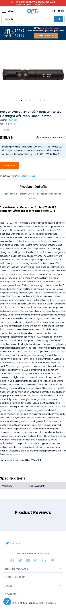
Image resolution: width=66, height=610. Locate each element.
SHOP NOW (9, 165)
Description (11, 194)
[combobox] (33, 19)
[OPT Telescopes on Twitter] (20, 561)
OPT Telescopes (26, 602)
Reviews (33, 198)
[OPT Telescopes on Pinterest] (52, 561)
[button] (7, 601)
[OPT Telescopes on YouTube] (28, 561)
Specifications (27, 194)
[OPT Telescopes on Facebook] (12, 561)
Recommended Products (49, 194)
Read (7, 129)
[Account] (53, 11)
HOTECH (12, 119)
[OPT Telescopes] (33, 11)
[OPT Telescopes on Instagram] (36, 561)
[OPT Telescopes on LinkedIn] (44, 561)
